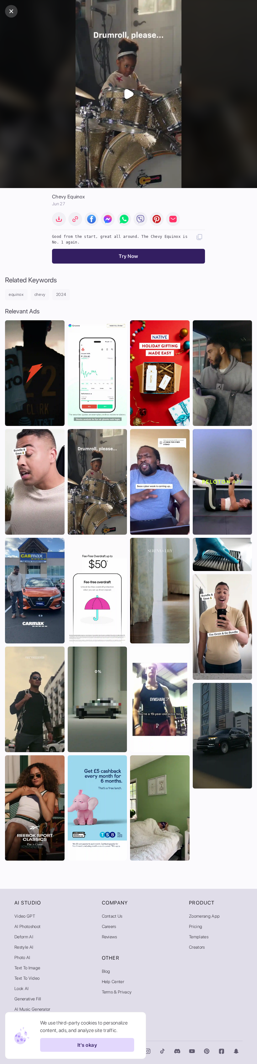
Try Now (128, 256)
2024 (61, 294)
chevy (39, 294)
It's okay (87, 1045)
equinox (16, 294)
